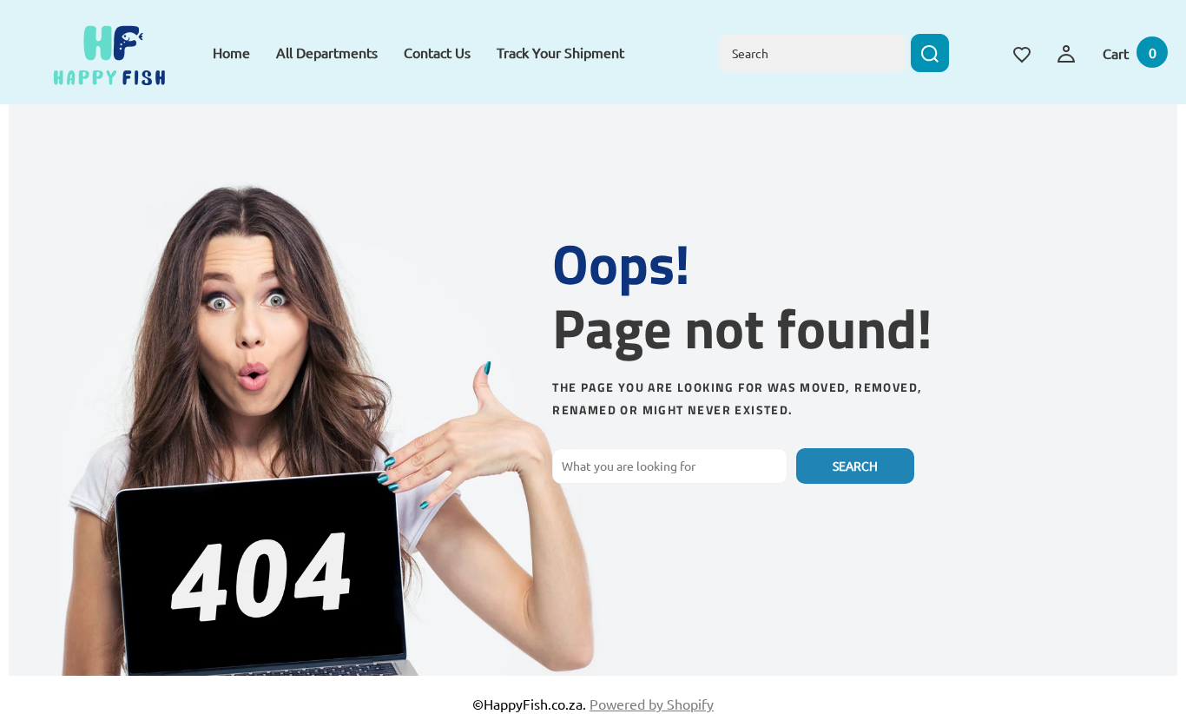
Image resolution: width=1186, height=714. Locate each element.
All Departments (327, 52)
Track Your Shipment (560, 52)
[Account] (1066, 51)
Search (855, 465)
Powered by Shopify (652, 703)
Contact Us (437, 52)
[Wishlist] (1022, 52)
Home (231, 52)
